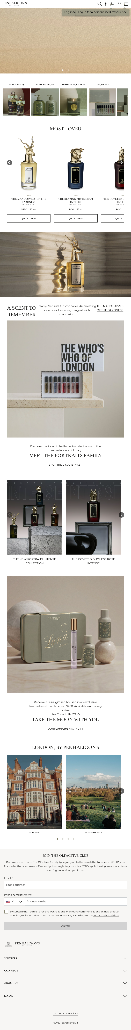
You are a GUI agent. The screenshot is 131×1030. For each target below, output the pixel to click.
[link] (119, 4)
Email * (8, 878)
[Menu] (126, 4)
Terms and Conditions (106, 915)
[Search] (100, 4)
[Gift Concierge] (106, 4)
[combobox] (14, 901)
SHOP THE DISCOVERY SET (65, 464)
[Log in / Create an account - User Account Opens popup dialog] (113, 4)
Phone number (18, 894)
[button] (9, 162)
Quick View (28, 218)
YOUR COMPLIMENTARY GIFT (65, 728)
